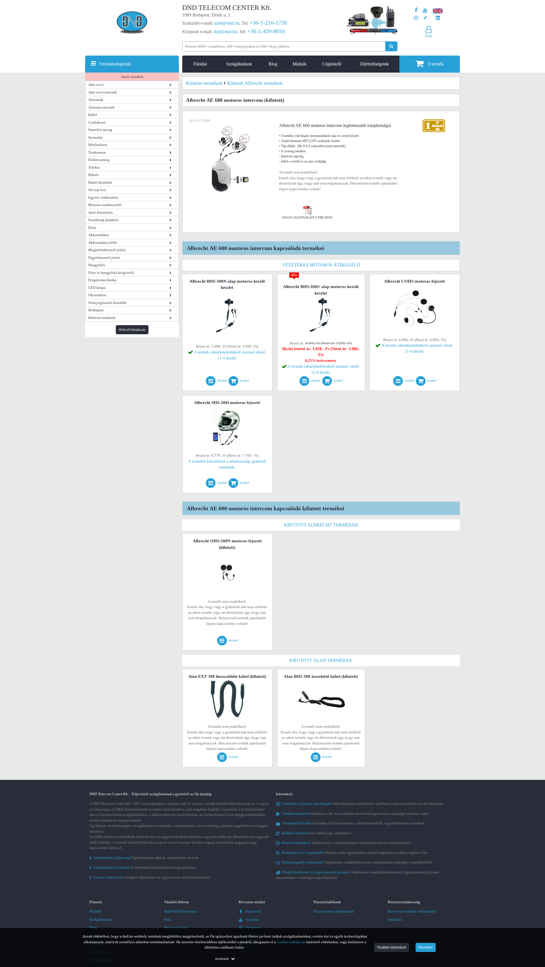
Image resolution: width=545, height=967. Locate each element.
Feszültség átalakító (103, 220)
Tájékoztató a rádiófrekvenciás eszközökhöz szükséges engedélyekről (357, 862)
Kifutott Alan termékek (321, 660)
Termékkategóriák (115, 64)
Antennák (95, 100)
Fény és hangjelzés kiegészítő (111, 272)
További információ (391, 947)
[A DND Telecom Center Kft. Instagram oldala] (416, 18)
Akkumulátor (98, 235)
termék (436, 64)
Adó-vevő (96, 84)
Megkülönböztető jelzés (107, 250)
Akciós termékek (132, 77)
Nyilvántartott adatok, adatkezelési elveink (144, 858)
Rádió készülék (100, 182)
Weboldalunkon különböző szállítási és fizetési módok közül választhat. (363, 803)
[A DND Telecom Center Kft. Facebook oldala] (416, 10)
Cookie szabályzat (291, 942)
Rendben (425, 947)
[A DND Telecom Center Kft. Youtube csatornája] (425, 10)
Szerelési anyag (100, 130)
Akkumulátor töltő (102, 242)
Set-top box (97, 190)
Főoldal (200, 64)
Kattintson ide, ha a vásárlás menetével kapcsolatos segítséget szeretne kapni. (356, 813)
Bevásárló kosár (176, 927)
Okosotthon (97, 295)
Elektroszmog (99, 160)
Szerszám (95, 137)
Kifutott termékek (102, 318)
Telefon (94, 167)
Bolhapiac (96, 310)
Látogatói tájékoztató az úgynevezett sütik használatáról (149, 877)
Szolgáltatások (239, 64)
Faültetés (395, 919)
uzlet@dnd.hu (226, 23)
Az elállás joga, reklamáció (317, 833)
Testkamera (97, 152)
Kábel (92, 115)
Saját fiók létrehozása (180, 911)
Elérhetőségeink (374, 64)
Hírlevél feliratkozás (132, 330)
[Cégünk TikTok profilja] (425, 18)
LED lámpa (97, 287)
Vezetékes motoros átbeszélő (321, 265)
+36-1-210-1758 (268, 23)
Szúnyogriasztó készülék (107, 303)
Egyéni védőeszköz (103, 197)
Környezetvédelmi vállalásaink (412, 911)
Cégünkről (331, 64)
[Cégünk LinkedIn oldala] (438, 18)
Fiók (167, 919)
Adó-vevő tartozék (102, 92)
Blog (273, 64)
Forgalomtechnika (102, 280)
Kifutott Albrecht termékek (321, 524)
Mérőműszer (97, 145)
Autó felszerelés (100, 212)
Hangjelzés (96, 265)
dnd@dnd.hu (225, 31)
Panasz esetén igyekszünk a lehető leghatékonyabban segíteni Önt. (355, 852)
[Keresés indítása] (391, 46)
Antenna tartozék (101, 107)
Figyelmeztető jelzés (104, 257)
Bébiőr (93, 175)
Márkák (300, 64)
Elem (92, 227)
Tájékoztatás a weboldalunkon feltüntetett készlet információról (346, 843)
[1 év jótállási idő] (433, 121)
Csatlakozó (97, 122)
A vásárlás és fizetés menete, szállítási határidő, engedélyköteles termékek (353, 823)
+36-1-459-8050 (266, 31)
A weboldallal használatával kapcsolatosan (142, 867)
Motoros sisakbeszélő (104, 205)
